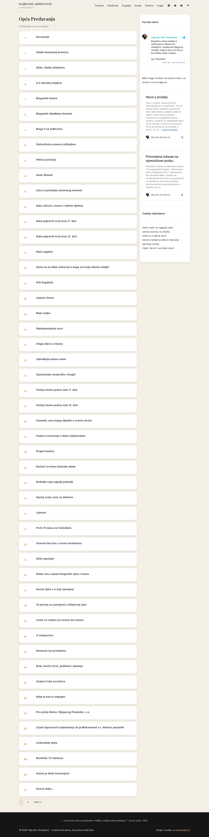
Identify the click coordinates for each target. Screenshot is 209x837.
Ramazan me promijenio (51, 650)
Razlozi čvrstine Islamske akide (55, 466)
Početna (99, 5)
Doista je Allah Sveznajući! (52, 773)
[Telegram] (187, 5)
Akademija (112, 5)
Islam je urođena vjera (154, 235)
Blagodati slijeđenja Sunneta (54, 113)
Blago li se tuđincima (49, 128)
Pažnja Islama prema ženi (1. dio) (56, 389)
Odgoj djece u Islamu (49, 343)
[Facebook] (168, 5)
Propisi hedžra (45, 451)
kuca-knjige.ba (159, 82)
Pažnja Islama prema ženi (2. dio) (57, 405)
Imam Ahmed (44, 174)
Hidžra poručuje (46, 159)
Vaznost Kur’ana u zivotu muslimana (59, 543)
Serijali (137, 5)
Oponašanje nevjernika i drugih (55, 374)
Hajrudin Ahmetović (35, 4)
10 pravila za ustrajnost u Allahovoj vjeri (61, 604)
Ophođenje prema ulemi (51, 359)
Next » (37, 802)
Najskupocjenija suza (49, 328)
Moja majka (43, 313)
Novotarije (42, 36)
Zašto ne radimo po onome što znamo (60, 619)
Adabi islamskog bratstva (52, 52)
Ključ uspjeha (44, 251)
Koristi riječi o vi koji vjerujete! (55, 589)
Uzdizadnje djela (46, 742)
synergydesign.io (181, 830)
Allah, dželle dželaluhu (50, 67)
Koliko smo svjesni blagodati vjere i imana (62, 573)
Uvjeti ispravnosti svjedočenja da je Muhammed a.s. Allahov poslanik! (80, 727)
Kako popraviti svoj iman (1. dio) (56, 221)
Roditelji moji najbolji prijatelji (54, 481)
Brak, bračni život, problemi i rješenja (59, 666)
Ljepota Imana (45, 297)
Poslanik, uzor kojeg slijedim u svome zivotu (64, 420)
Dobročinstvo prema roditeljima (56, 144)
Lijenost (41, 512)
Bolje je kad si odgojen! (50, 696)
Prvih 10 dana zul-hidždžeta (53, 527)
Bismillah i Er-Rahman (49, 758)
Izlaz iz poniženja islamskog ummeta (59, 190)
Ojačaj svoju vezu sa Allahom (54, 497)
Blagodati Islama (46, 98)
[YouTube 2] (181, 5)
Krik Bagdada (44, 282)
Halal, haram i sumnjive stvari (158, 248)
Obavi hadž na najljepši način (157, 227)
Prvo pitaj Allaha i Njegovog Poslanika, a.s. (63, 712)
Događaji (126, 5)
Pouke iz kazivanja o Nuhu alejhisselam (60, 435)
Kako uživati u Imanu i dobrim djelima (59, 205)
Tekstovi (149, 5)
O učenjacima (44, 635)
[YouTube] (175, 5)
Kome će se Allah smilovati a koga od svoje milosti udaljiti (72, 267)
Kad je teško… (45, 788)
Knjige (160, 5)
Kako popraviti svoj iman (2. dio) (56, 236)
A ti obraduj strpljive (49, 82)
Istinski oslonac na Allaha (156, 231)
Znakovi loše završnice (50, 681)
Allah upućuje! (45, 558)
